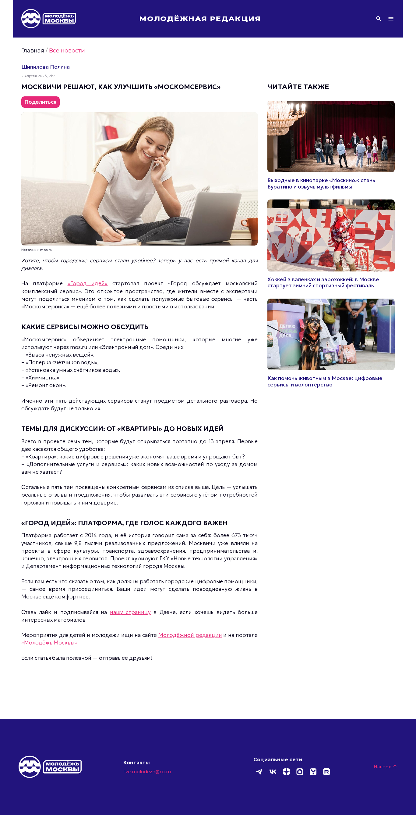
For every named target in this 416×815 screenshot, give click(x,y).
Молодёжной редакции (190, 635)
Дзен (286, 772)
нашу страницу (130, 612)
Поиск (379, 18)
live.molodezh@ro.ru (147, 771)
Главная (32, 50)
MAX (300, 772)
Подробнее (331, 145)
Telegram (259, 772)
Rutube (326, 772)
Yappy (313, 772)
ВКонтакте (273, 772)
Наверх (385, 766)
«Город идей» (88, 283)
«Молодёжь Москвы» (49, 642)
